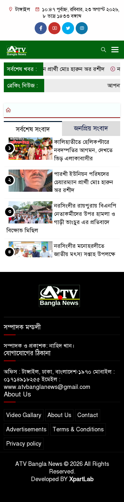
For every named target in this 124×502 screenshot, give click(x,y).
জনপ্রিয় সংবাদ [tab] (91, 128)
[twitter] (68, 28)
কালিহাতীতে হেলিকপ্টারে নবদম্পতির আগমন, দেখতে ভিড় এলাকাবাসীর (83, 150)
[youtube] (54, 28)
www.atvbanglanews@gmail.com (47, 386)
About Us (59, 415)
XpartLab (81, 479)
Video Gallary (23, 415)
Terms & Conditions (78, 429)
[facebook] (41, 28)
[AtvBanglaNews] (62, 295)
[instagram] (82, 28)
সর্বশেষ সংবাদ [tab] (33, 129)
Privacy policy (23, 443)
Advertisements (26, 429)
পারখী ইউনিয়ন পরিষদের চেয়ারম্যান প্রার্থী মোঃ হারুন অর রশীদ (83, 182)
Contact (87, 415)
